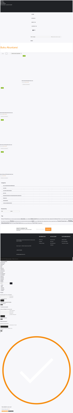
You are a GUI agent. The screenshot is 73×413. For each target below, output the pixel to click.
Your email (11, 311)
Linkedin (1, 280)
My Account (2, 2)
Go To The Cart (10, 411)
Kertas (12, 221)
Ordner (56, 221)
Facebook (2, 277)
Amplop (29, 218)
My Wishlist (2, 274)
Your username (12, 310)
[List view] (9, 53)
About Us (2, 268)
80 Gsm (8, 218)
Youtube (1, 281)
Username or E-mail (13, 324)
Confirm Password (13, 314)
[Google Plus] (0, 8)
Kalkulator (8, 221)
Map (38, 221)
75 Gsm (5, 218)
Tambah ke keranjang (26, 84)
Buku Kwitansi (40, 218)
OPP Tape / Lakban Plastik (51, 221)
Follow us (2, 276)
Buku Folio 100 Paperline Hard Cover (27, 80)
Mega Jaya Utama (8, 258)
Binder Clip (33, 218)
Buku (37, 218)
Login (2, 300)
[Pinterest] (0, 10)
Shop (1, 266)
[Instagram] (0, 11)
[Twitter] (0, 6)
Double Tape (67, 218)
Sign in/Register (3, 3)
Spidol (20, 223)
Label (32, 221)
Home (1, 265)
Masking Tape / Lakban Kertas (43, 221)
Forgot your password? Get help (5, 302)
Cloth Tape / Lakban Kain (50, 218)
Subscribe (48, 229)
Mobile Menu (2, 262)
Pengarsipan (63, 221)
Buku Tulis (44, 218)
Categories (2, 264)
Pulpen (17, 223)
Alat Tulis (23, 218)
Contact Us (2, 269)
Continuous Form (57, 218)
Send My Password (4, 326)
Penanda (59, 221)
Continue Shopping (5, 411)
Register (2, 316)
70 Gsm (2, 218)
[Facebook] (0, 7)
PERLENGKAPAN (5, 223)
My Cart (1, 272)
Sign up (1, 304)
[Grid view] (6, 53)
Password (11, 297)
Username (11, 296)
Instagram (2, 278)
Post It (10, 223)
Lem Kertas (35, 221)
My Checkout (2, 273)
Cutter (64, 218)
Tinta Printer (35, 223)
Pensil (67, 221)
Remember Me (4, 298)
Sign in (1, 319)
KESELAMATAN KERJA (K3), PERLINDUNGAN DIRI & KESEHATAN (22, 221)
